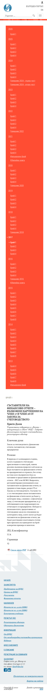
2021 (10, 136)
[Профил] (42, 2)
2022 (10, 111)
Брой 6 (13, 312)
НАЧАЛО (7, 580)
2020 (10, 165)
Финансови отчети (12, 598)
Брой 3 (13, 52)
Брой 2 (13, 48)
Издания (7, 640)
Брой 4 (13, 55)
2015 (10, 288)
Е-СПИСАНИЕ (9, 649)
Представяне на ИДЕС (13, 589)
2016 (10, 259)
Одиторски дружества (14, 625)
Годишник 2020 (17, 185)
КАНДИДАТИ (9, 603)
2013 (10, 361)
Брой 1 (13, 34)
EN (42, 10)
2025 (10, 39)
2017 (10, 237)
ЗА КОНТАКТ (8, 659)
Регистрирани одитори (14, 622)
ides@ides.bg (17, 666)
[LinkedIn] (9, 671)
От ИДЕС (8, 634)
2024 (10, 60)
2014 (10, 324)
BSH (41, 689)
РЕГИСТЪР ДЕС (10, 618)
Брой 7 (13, 315)
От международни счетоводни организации (23, 637)
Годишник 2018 (17, 232)
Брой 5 (13, 308)
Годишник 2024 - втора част (22, 84)
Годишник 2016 (17, 279)
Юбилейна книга (17, 160)
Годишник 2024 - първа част (22, 80)
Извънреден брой (18, 156)
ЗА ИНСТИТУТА (10, 584)
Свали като (18, 550)
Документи (9, 595)
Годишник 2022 (17, 131)
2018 (10, 212)
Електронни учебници (13, 613)
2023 (10, 89)
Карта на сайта (35, 681)
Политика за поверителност (28, 676)
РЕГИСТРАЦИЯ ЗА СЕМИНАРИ (15, 654)
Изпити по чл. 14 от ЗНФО (15, 607)
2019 (10, 190)
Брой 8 (13, 319)
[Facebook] (5, 671)
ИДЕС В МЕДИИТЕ (11, 645)
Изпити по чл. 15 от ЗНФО (15, 610)
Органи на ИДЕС (11, 592)
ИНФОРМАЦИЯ (10, 630)
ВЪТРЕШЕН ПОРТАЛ (34, 6)
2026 (10, 29)
